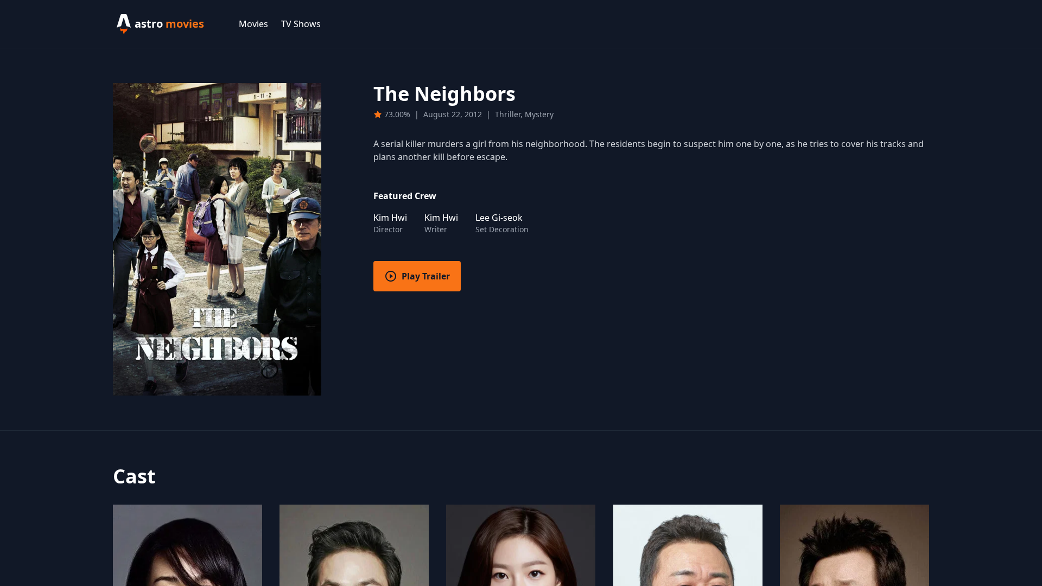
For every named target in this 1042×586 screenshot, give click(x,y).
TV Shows (301, 24)
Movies (253, 24)
